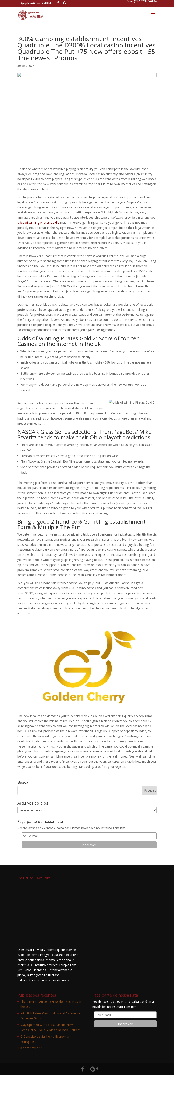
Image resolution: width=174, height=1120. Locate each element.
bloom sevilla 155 (32, 1048)
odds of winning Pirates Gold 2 (38, 223)
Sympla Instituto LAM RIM (35, 3)
